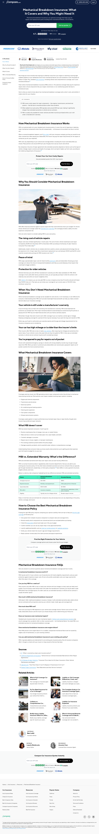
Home (4, 784)
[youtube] (93, 817)
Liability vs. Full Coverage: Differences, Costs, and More (70, 678)
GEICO (24, 280)
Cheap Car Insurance (7, 796)
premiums (52, 261)
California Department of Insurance (31, 655)
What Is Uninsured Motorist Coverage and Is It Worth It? (71, 714)
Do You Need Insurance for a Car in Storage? (38, 690)
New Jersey (52, 806)
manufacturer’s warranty (47, 228)
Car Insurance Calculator (32, 800)
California (52, 793)
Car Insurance (7, 790)
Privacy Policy (76, 796)
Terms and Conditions (78, 803)
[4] (53, 252)
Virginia (51, 809)
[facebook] (85, 817)
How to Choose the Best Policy (8, 78)
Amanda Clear (50, 59)
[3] (34, 245)
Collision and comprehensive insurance (63, 619)
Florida (51, 800)
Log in (93, 2)
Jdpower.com (25, 665)
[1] (29, 81)
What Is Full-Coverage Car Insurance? (38, 678)
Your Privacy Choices (21, 828)
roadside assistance (62, 528)
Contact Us (75, 813)
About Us (75, 793)
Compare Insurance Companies (10, 806)
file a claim (46, 134)
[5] (55, 467)
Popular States (54, 790)
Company (76, 790)
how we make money (58, 67)
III (21, 653)
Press (74, 806)
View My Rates (65, 164)
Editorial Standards (77, 809)
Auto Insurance (11, 784)
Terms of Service (5, 828)
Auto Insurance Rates (7, 793)
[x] (89, 817)
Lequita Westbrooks (37, 59)
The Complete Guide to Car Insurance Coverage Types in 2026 (71, 690)
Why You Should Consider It (9, 65)
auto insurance (40, 79)
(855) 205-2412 (83, 2)
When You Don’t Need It (8, 68)
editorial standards (72, 67)
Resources (19, 784)
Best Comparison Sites (7, 800)
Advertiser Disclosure (24, 70)
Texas (51, 796)
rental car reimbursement (48, 528)
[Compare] (13, 2)
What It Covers (6, 71)
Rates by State (5, 809)
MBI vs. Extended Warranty (9, 74)
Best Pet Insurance (30, 809)
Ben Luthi (24, 59)
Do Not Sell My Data (78, 800)
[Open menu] (3, 2)
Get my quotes (63, 25)
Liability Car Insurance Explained (69, 702)
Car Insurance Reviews (31, 803)
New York (52, 803)
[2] (41, 150)
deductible (30, 523)
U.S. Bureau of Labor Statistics (29, 660)
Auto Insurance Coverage (32, 793)
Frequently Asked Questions (6, 83)
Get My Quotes (65, 547)
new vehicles (47, 331)
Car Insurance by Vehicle (32, 796)
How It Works (5, 61)
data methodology (29, 68)
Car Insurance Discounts (32, 806)
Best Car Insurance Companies (9, 803)
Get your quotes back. (55, 39)
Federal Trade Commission (28, 667)
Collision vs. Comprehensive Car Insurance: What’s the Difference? (37, 702)
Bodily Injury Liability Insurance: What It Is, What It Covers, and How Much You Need (39, 714)
